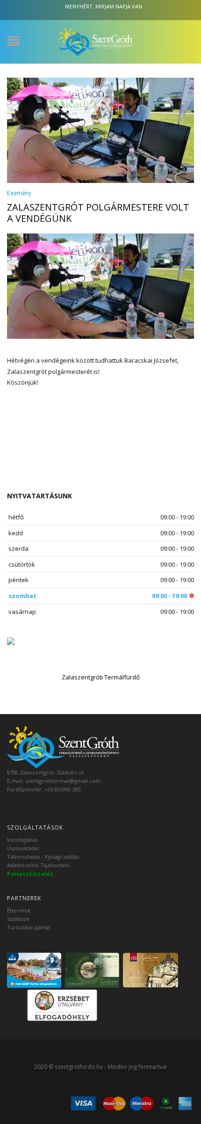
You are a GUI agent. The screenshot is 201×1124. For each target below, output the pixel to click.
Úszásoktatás (23, 848)
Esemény (19, 193)
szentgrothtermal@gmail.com (62, 780)
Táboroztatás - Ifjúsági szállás (43, 856)
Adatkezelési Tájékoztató (38, 865)
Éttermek (18, 910)
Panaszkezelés (30, 873)
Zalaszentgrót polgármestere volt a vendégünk (98, 213)
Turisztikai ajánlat (28, 927)
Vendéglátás (22, 839)
